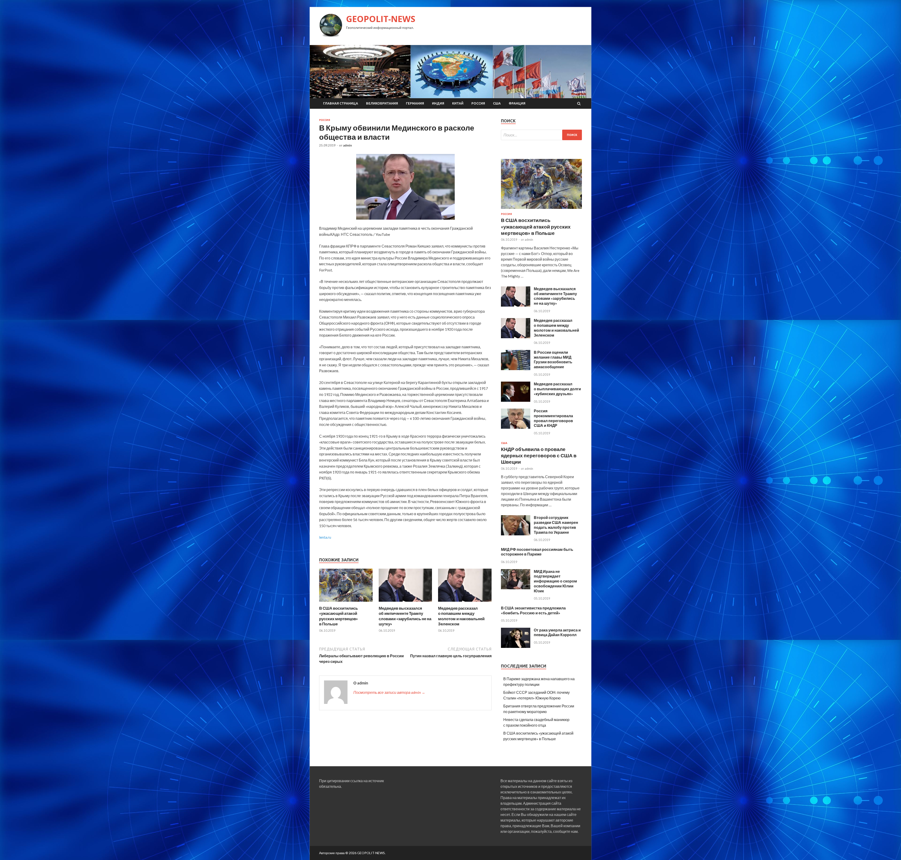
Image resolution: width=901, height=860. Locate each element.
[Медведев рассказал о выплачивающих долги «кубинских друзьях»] (515, 400)
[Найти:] (541, 135)
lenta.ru (325, 537)
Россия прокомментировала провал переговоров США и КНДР (553, 418)
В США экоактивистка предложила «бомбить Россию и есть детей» (533, 610)
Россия (478, 103)
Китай (457, 103)
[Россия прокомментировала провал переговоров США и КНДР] (515, 427)
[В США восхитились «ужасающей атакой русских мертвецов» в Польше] (346, 603)
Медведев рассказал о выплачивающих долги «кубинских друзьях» (557, 389)
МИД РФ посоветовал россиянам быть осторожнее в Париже (537, 551)
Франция (517, 103)
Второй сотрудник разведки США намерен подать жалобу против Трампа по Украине (556, 524)
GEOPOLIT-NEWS (380, 19)
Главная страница (340, 103)
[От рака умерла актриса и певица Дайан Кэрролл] (515, 646)
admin (347, 145)
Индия (438, 103)
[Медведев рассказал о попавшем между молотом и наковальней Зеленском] (465, 603)
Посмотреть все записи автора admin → (389, 692)
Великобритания (382, 103)
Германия (415, 103)
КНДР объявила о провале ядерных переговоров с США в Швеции (538, 455)
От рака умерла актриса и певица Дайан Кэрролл (557, 632)
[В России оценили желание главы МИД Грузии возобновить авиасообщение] (515, 368)
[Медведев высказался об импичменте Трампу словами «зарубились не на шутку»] (405, 603)
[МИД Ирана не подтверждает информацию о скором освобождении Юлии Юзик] (515, 588)
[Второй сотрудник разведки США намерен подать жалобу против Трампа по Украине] (515, 534)
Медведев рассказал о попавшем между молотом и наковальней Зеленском (461, 616)
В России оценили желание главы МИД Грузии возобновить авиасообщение (553, 359)
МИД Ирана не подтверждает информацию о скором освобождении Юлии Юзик (555, 581)
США (497, 103)
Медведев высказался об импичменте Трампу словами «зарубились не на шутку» (405, 616)
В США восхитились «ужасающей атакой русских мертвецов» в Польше (338, 616)
